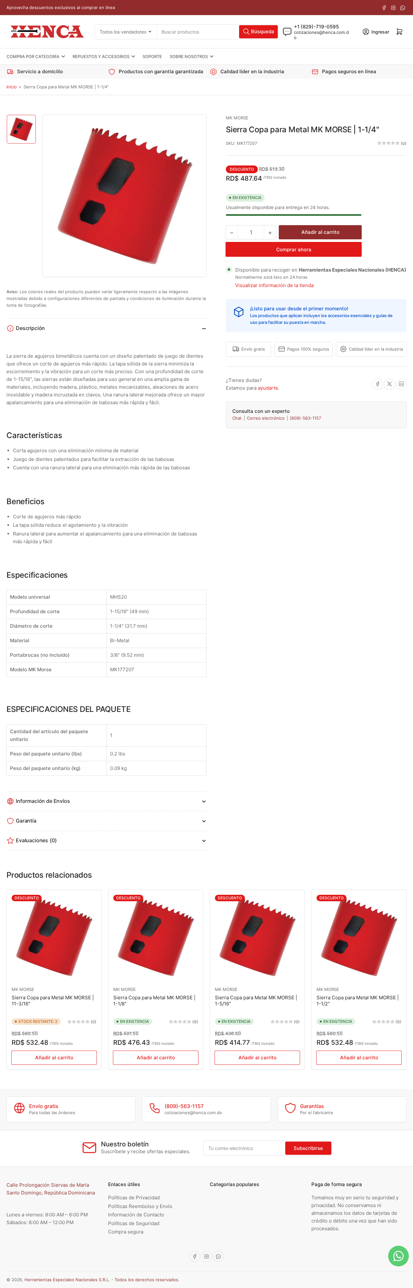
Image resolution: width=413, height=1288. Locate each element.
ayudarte (268, 387)
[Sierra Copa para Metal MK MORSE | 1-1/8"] (155, 937)
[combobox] (217, 31)
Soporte (152, 56)
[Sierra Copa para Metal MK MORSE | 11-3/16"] (54, 937)
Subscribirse (308, 1148)
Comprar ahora (293, 249)
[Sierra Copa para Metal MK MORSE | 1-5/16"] (257, 937)
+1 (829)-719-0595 (316, 26)
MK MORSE (237, 117)
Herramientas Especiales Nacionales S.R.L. (67, 1279)
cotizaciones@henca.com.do (321, 34)
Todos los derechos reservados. (147, 1279)
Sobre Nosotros (189, 56)
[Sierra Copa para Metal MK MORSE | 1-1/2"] (359, 937)
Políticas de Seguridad (133, 1223)
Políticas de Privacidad (134, 1197)
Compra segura (125, 1232)
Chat (237, 418)
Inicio (11, 86)
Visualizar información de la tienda (274, 285)
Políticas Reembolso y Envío (140, 1206)
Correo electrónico (266, 418)
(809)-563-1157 (305, 418)
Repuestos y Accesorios (101, 56)
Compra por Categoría (32, 56)
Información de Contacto (136, 1215)
